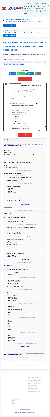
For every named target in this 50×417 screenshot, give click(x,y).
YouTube (27, 409)
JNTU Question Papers (19, 375)
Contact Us (34, 395)
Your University (16, 395)
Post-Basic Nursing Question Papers (36, 382)
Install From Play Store (9, 25)
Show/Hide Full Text (9, 139)
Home (4, 42)
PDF (17, 64)
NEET (13, 403)
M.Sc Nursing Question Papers (34, 383)
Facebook (22, 409)
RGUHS (13, 400)
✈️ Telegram (30, 73)
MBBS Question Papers (33, 377)
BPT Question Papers (32, 386)
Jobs (26, 395)
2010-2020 (29, 62)
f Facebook (12, 73)
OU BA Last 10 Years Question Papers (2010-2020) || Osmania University (22, 42)
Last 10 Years (13, 62)
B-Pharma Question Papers (34, 389)
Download (21, 64)
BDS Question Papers (32, 385)
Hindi (10, 64)
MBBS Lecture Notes (32, 379)
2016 (44, 62)
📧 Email (38, 73)
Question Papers (21, 62)
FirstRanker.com (8, 150)
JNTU (13, 397)
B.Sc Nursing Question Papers (34, 380)
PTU (13, 402)
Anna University (15, 399)
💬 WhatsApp (21, 73)
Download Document (25, 79)
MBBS (29, 375)
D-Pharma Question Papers (34, 391)
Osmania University (37, 62)
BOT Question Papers (33, 388)
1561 (14, 64)
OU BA (7, 62)
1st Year (5, 64)
